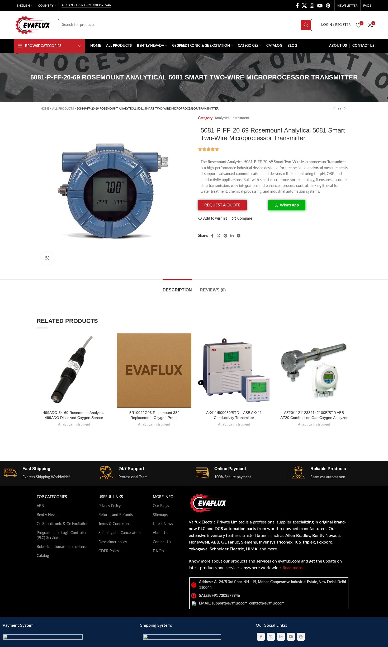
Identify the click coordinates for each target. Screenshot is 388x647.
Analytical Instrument (232, 118)
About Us (160, 533)
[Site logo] (33, 25)
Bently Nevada (48, 515)
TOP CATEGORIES (52, 497)
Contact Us (162, 542)
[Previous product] (334, 108)
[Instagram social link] (312, 6)
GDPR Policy (108, 551)
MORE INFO (163, 497)
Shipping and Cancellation (119, 533)
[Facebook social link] (297, 6)
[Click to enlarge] (47, 258)
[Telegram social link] (238, 235)
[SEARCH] (306, 25)
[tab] (177, 287)
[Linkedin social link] (232, 235)
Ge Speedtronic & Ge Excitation (62, 524)
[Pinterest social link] (328, 6)
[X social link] (304, 6)
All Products (63, 108)
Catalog (43, 556)
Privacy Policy (109, 506)
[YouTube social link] (320, 6)
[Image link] (43, 637)
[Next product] (344, 108)
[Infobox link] (50, 473)
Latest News (163, 524)
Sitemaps (160, 515)
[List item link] (269, 596)
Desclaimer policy (112, 542)
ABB (40, 506)
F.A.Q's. (159, 551)
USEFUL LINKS (110, 497)
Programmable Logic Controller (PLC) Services (62, 535)
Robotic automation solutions (61, 547)
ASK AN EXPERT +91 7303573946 (86, 5)
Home (45, 108)
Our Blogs (161, 506)
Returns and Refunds (115, 515)
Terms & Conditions (114, 524)
